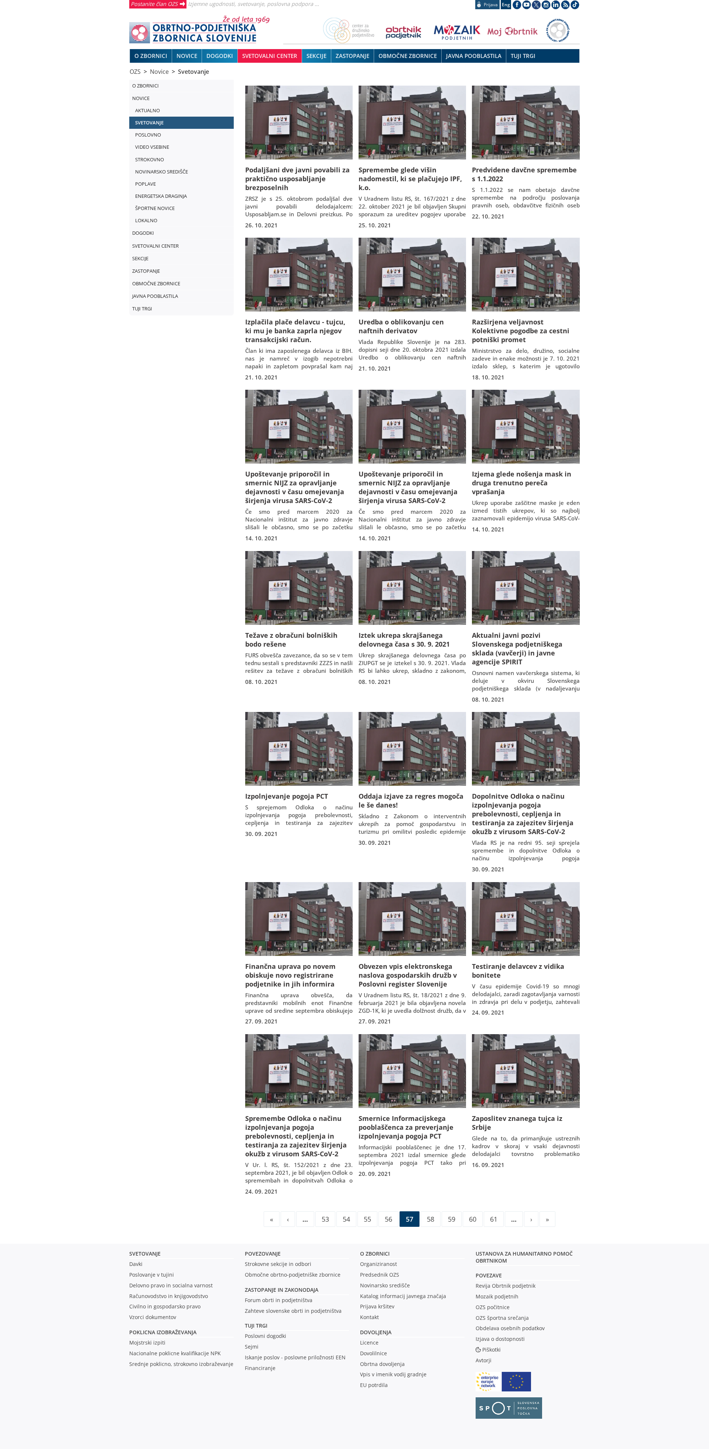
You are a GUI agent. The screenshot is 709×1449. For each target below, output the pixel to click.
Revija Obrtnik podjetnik (505, 1285)
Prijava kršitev (377, 1306)
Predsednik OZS (379, 1274)
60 (472, 1218)
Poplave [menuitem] (145, 183)
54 (346, 1218)
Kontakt (369, 1317)
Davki (136, 1263)
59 (451, 1218)
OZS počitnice (493, 1307)
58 (430, 1218)
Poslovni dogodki (265, 1335)
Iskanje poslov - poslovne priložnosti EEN (295, 1357)
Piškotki (491, 1349)
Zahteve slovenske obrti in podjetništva (293, 1310)
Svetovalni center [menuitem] (269, 55)
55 (367, 1218)
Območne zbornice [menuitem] (408, 55)
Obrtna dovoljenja (382, 1363)
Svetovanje (193, 72)
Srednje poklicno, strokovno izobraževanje (181, 1363)
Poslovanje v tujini (151, 1274)
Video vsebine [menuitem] (152, 147)
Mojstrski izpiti (147, 1342)
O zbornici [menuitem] (150, 55)
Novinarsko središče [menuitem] (161, 171)
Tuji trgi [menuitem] (523, 55)
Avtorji (483, 1360)
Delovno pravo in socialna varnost (171, 1285)
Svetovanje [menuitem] (149, 122)
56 (388, 1218)
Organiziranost (378, 1263)
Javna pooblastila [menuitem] (473, 55)
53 (325, 1218)
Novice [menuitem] (187, 55)
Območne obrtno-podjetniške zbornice (292, 1274)
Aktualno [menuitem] (147, 110)
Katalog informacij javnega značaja (403, 1296)
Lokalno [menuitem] (146, 220)
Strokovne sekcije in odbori (278, 1263)
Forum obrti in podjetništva (278, 1300)
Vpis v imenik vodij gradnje (393, 1374)
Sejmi (251, 1346)
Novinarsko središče (385, 1285)
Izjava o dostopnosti (500, 1338)
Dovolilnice (373, 1353)
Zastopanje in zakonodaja (281, 1289)
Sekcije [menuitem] (316, 55)
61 (493, 1218)
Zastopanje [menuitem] (352, 55)
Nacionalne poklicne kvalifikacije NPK (175, 1353)
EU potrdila (374, 1384)
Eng (506, 4)
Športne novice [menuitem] (155, 208)
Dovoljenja (375, 1332)
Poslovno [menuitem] (148, 134)
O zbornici (375, 1253)
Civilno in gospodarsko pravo (165, 1306)
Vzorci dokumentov (152, 1317)
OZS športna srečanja (502, 1317)
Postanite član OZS (154, 3)
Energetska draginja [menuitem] (161, 196)
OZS (135, 72)
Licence (369, 1342)
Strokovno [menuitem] (149, 159)
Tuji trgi (256, 1325)
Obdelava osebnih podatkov (510, 1328)
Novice (159, 72)
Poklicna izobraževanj (161, 1332)
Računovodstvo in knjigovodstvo (168, 1296)
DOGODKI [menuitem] (219, 55)
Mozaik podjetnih (497, 1296)
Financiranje (260, 1367)
